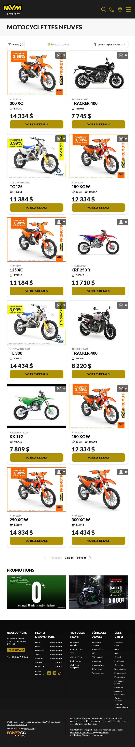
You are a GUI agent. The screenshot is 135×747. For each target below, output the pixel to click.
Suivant (81, 557)
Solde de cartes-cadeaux (121, 706)
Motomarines (76, 661)
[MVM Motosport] (12, 9)
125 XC (16, 270)
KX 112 (16, 436)
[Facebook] (49, 673)
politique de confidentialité (82, 732)
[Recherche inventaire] (104, 9)
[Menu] (128, 9)
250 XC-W (19, 519)
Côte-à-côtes (76, 657)
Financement (98, 673)
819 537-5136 (20, 656)
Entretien (118, 687)
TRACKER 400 (84, 103)
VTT (72, 653)
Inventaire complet (74, 643)
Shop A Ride (29, 728)
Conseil (117, 657)
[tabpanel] (48, 654)
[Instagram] (54, 673)
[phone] (112, 9)
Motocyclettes (76, 649)
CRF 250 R (81, 270)
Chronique (119, 665)
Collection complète (74, 666)
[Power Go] (36, 733)
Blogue (117, 649)
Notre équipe (120, 669)
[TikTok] (60, 673)
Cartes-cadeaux (118, 699)
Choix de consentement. (93, 735)
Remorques (97, 669)
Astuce (117, 653)
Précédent (55, 557)
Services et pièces (119, 682)
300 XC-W (81, 519)
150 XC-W (81, 186)
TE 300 (16, 353)
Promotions (119, 677)
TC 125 (16, 186)
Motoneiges (97, 661)
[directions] (120, 9)
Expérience (119, 661)
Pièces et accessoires (119, 692)
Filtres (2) (17, 44)
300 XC (16, 103)
